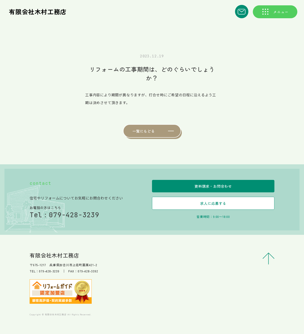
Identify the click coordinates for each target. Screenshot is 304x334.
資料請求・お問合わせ (213, 186)
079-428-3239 (74, 214)
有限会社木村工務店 (38, 11)
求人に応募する (213, 203)
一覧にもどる (143, 131)
